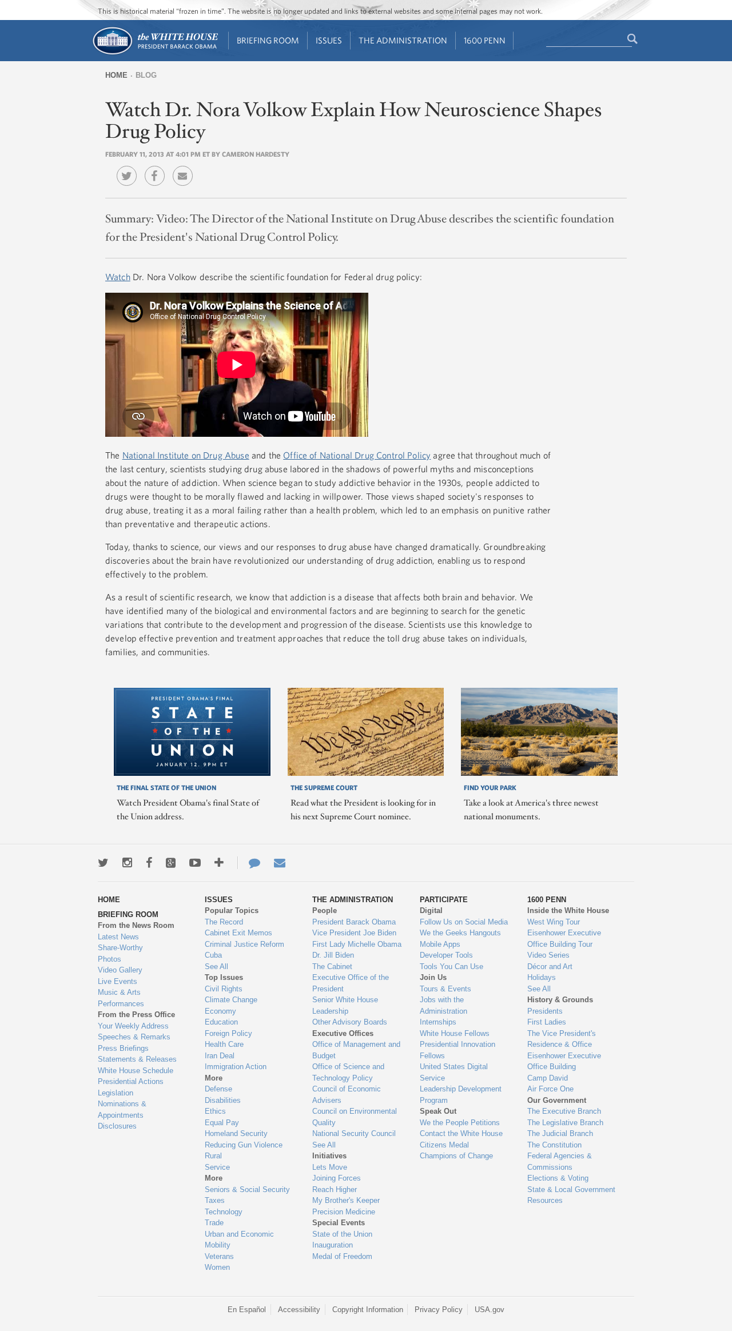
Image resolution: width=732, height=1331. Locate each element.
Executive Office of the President (350, 983)
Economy (220, 1011)
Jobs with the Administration (443, 1005)
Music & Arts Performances (121, 998)
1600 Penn (485, 40)
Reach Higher (334, 1189)
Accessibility (299, 1309)
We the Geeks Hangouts (460, 932)
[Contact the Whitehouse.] (248, 862)
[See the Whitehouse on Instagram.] (127, 862)
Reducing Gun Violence (244, 1145)
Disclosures (117, 1126)
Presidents (545, 1011)
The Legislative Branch (565, 1122)
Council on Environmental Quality (354, 1117)
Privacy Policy (439, 1309)
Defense (218, 1089)
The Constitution (554, 1145)
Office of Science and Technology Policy (348, 1072)
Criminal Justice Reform (244, 944)
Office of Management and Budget (356, 1050)
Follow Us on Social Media (464, 922)
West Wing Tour (553, 922)
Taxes (215, 1200)
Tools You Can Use (451, 966)
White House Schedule (135, 1070)
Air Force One (550, 1089)
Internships (438, 1022)
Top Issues (224, 977)
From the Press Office (136, 1014)
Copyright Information (367, 1309)
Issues (329, 40)
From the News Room (136, 925)
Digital (431, 910)
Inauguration (332, 1245)
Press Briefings (123, 1048)
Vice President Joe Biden (354, 932)
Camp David (547, 1078)
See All (216, 966)
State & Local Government (571, 1189)
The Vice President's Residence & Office (561, 1039)
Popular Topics (231, 910)
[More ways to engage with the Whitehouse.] (219, 862)
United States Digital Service (454, 1072)
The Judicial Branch (560, 1133)
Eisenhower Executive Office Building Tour (564, 938)
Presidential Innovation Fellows (457, 1050)
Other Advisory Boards (349, 1022)
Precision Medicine (343, 1212)
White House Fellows (455, 1033)
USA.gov (489, 1309)
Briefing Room (268, 40)
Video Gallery (120, 970)
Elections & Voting (557, 1178)
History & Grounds (560, 999)
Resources (545, 1200)
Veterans (219, 1256)
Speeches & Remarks (134, 1037)
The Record (224, 922)
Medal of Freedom (342, 1256)
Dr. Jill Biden (333, 955)
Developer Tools (446, 955)
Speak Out (438, 1111)
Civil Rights (223, 989)
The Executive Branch (564, 1111)
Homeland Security (236, 1133)
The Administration (403, 40)
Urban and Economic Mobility (239, 1240)
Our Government (556, 1100)
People (324, 910)
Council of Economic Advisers (346, 1095)
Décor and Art (549, 966)
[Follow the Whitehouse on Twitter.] (103, 862)
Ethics (215, 1111)
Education (221, 1022)
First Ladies (546, 1022)
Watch (117, 277)
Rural (213, 1155)
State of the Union (342, 1234)
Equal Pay (222, 1122)
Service (217, 1167)
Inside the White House (568, 910)
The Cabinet (332, 966)
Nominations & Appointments (122, 1109)
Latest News (118, 937)
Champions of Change (456, 1155)
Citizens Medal (444, 1145)
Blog (146, 75)
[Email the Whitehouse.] (279, 862)
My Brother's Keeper (346, 1200)
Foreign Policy (228, 1033)
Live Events (117, 981)
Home (116, 75)
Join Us (433, 977)
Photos (109, 959)
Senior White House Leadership (345, 1005)
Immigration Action (235, 1066)
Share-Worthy (120, 947)
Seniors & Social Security (247, 1189)
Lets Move (329, 1167)
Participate (444, 899)
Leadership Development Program (461, 1095)
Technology (223, 1212)
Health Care (224, 1044)
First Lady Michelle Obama (356, 944)
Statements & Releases (137, 1059)
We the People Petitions (460, 1122)
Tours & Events (445, 989)
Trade (214, 1222)
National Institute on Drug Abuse (185, 455)
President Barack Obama (354, 922)
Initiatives (329, 1155)
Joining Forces (336, 1178)
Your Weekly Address (133, 1026)
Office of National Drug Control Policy (357, 455)
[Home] (155, 53)
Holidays (541, 977)
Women (217, 1267)
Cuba (213, 955)
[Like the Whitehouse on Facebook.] (149, 862)
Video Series (548, 955)
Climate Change (231, 999)
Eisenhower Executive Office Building (564, 1061)
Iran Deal (219, 1055)
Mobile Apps (440, 944)
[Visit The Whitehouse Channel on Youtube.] (195, 862)
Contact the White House (461, 1133)
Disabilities (223, 1100)
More (213, 1078)
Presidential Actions (131, 1081)
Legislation (115, 1093)
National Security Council (354, 1133)
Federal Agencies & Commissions (559, 1161)
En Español (247, 1309)
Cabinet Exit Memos (238, 932)
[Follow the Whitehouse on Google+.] (171, 862)
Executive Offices (342, 1033)
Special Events (338, 1222)
